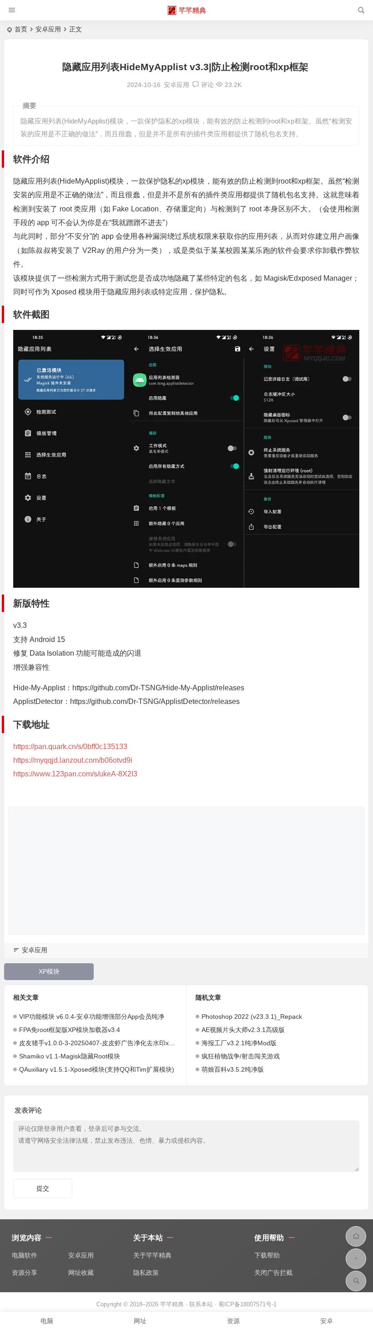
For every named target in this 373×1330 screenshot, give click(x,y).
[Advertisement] (186, 871)
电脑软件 (24, 1255)
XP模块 (49, 971)
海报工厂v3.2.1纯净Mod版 (239, 1043)
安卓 (326, 1321)
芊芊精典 (192, 10)
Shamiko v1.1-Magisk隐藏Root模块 (69, 1056)
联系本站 (201, 1304)
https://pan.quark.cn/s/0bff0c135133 (70, 746)
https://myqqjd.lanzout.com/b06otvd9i (72, 760)
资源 (233, 1321)
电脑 (46, 1321)
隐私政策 (146, 1272)
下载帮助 (267, 1255)
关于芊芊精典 (152, 1255)
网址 (140, 1321)
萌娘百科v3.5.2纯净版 (233, 1069)
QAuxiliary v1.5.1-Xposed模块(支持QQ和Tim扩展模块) (96, 1069)
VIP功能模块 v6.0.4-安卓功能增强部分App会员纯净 (91, 1016)
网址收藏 (81, 1272)
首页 (21, 29)
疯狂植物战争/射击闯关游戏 (241, 1056)
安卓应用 (48, 29)
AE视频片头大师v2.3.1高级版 (243, 1029)
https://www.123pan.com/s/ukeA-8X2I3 (75, 774)
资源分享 (24, 1272)
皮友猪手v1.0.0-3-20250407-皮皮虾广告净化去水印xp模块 (102, 1043)
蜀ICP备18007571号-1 (247, 1304)
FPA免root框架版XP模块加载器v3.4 (69, 1029)
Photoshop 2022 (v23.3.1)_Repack (252, 1016)
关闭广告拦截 (273, 1272)
